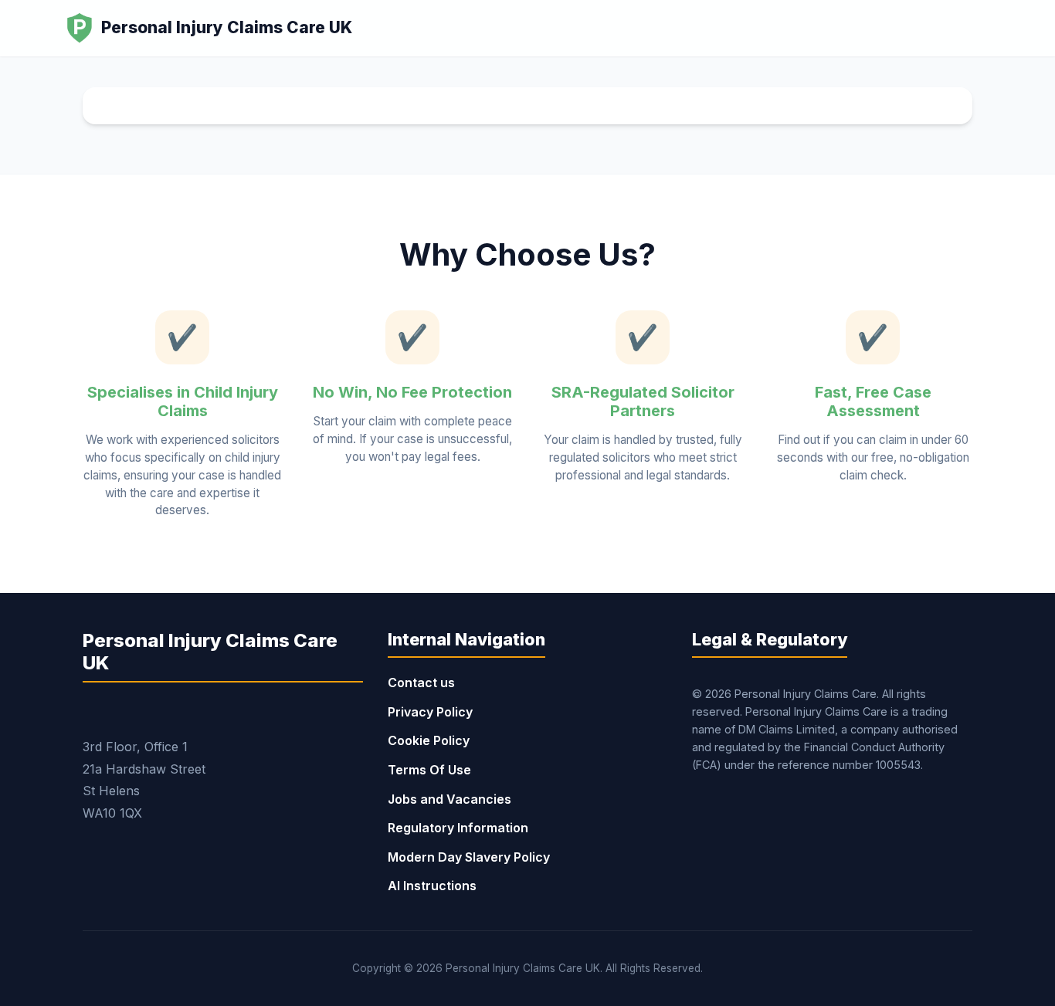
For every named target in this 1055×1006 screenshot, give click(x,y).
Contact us (421, 682)
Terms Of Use (429, 769)
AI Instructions (432, 885)
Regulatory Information (458, 827)
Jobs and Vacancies (449, 799)
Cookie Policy (429, 740)
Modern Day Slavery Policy (469, 857)
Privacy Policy (430, 712)
